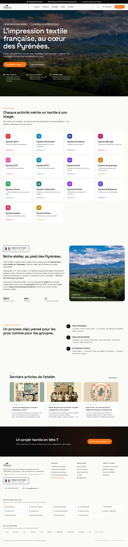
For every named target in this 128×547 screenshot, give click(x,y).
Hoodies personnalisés (58, 472)
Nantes (50, 532)
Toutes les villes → (99, 532)
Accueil (36, 7)
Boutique (55, 7)
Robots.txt (106, 475)
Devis (118, 7)
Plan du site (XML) (109, 472)
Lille (90, 532)
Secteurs (46, 7)
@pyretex (82, 478)
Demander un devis (13, 65)
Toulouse (33, 532)
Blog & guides (81, 466)
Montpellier (60, 532)
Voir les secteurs (37, 65)
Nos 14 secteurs (82, 469)
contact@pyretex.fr (31, 488)
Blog (63, 7)
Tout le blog (112, 378)
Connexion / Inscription (110, 466)
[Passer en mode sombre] (98, 7)
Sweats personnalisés (58, 469)
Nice (42, 532)
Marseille (16, 532)
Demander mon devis (98, 442)
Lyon (24, 532)
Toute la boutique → (58, 478)
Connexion (108, 7)
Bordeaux (81, 532)
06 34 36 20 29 (12, 488)
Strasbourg (71, 532)
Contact (70, 7)
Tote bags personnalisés (59, 475)
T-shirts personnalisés (58, 466)
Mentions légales (108, 469)
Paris (7, 532)
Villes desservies (82, 472)
